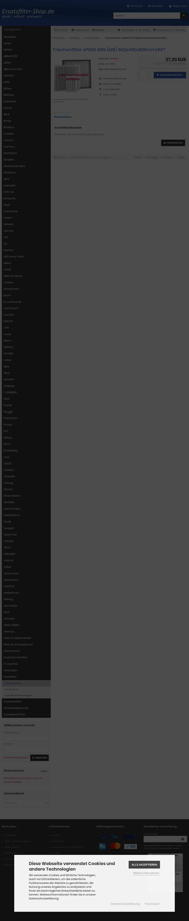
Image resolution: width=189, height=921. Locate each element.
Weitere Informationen (146, 872)
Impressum (152, 904)
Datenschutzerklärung (125, 904)
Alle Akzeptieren (144, 864)
